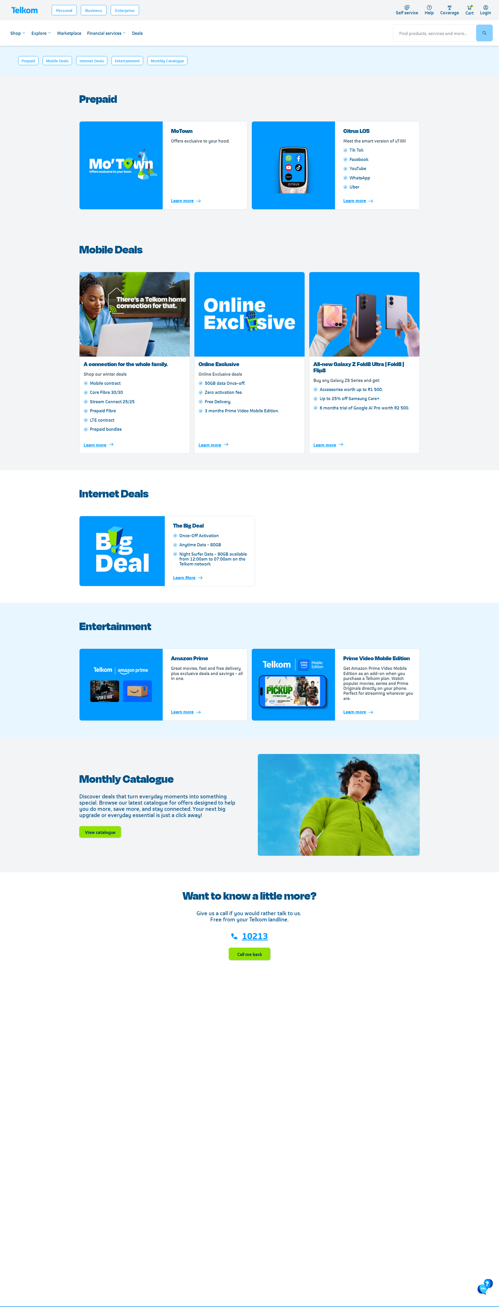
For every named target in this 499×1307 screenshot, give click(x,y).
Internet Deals (92, 60)
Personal (64, 10)
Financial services (104, 32)
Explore (39, 32)
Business (93, 10)
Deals (137, 32)
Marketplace (69, 32)
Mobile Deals (57, 60)
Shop (15, 32)
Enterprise (125, 10)
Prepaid (28, 60)
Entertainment (127, 60)
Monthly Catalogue (167, 60)
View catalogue (100, 831)
